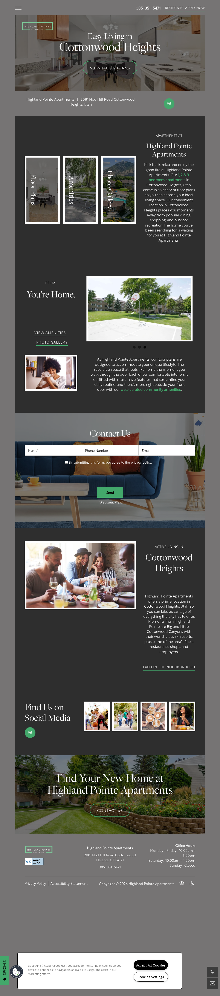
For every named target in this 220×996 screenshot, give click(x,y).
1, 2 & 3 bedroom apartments (169, 177)
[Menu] (18, 7)
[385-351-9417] (212, 972)
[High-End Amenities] (80, 190)
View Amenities (50, 332)
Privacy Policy (35, 883)
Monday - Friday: (163, 850)
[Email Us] (212, 983)
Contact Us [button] (110, 810)
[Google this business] (169, 103)
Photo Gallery (52, 342)
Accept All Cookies (151, 965)
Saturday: (156, 860)
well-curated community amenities (151, 389)
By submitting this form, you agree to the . (110, 462)
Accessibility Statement (69, 883)
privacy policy (141, 462)
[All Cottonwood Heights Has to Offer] (118, 190)
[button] (174, 7)
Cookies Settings (151, 976)
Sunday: (176, 865)
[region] (99, 970)
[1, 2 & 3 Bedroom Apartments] (42, 189)
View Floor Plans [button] (110, 67)
